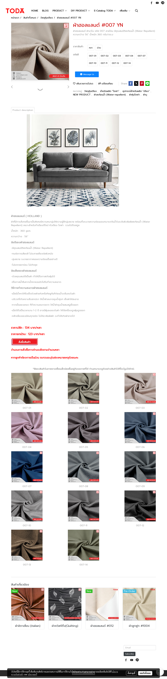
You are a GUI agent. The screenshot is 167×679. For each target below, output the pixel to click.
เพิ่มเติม (124, 10)
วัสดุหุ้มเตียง (91, 91)
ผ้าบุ (145, 94)
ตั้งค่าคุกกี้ (131, 673)
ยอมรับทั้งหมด (145, 673)
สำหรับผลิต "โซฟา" (110, 91)
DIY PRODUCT (79, 10)
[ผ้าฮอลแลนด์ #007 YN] (40, 52)
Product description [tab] (23, 110)
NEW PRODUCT (82, 94)
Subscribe (129, 654)
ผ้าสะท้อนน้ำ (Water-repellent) (110, 94)
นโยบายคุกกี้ (32, 674)
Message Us (88, 74)
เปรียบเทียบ (107, 83)
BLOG (45, 10)
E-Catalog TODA (104, 10)
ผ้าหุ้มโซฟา (135, 94)
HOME (34, 10)
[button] (136, 10)
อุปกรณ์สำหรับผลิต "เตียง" (137, 91)
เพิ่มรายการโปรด (84, 83)
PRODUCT (59, 10)
